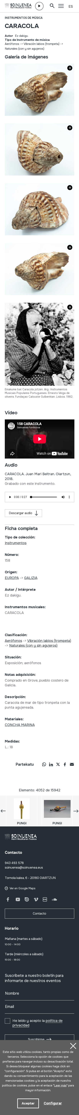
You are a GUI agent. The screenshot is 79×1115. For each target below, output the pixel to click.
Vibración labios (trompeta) (41, 44)
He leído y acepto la (37, 1023)
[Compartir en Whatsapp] (44, 764)
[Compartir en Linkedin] (51, 764)
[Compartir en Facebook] (64, 764)
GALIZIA (30, 578)
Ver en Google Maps (22, 888)
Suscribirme (36, 1039)
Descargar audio (20, 513)
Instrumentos (15, 543)
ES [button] (70, 6)
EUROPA (12, 578)
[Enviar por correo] (71, 764)
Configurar (53, 1103)
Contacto (39, 914)
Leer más (60, 1085)
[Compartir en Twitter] (57, 764)
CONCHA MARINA (20, 725)
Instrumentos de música (24, 18)
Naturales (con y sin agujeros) (24, 49)
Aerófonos (12, 44)
